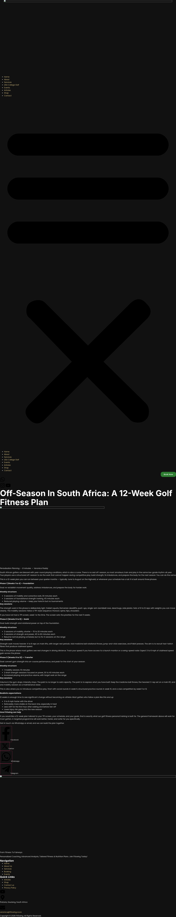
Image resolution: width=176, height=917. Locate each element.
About (6, 79)
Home (6, 77)
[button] (88, 273)
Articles (7, 90)
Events (7, 87)
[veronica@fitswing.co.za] (2, 907)
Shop (6, 93)
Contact (8, 95)
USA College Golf (11, 85)
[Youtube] (8, 485)
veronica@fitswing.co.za (11, 912)
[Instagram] (2, 485)
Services (8, 82)
